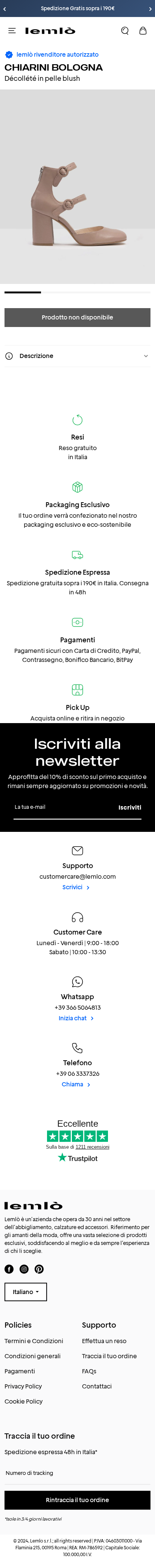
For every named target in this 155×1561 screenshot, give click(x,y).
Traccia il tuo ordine (109, 1356)
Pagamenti (20, 1371)
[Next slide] (150, 9)
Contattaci (97, 1386)
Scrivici (73, 887)
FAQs (89, 1371)
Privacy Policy (23, 1386)
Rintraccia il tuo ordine (77, 1500)
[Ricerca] (124, 30)
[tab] (23, 292)
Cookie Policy (24, 1401)
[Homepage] (50, 30)
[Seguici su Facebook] (9, 1269)
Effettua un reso (104, 1341)
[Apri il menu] (12, 30)
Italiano (23, 1292)
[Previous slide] (4, 9)
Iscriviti (130, 807)
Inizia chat (73, 1018)
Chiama (73, 1084)
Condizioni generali (33, 1356)
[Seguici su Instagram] (24, 1269)
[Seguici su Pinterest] (39, 1269)
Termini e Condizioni (34, 1341)
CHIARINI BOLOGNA (54, 67)
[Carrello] (142, 30)
